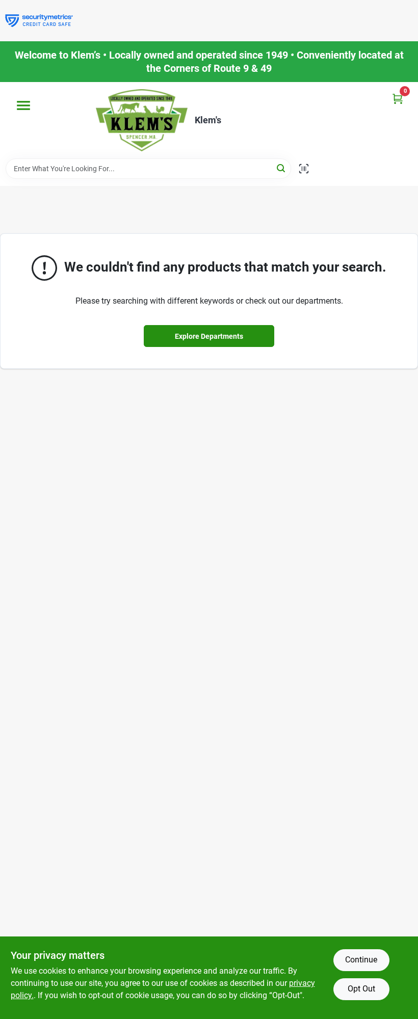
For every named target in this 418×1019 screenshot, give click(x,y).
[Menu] (23, 105)
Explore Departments (209, 336)
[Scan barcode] (303, 168)
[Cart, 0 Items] (398, 98)
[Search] (281, 167)
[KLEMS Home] (142, 120)
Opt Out (361, 989)
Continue (361, 959)
